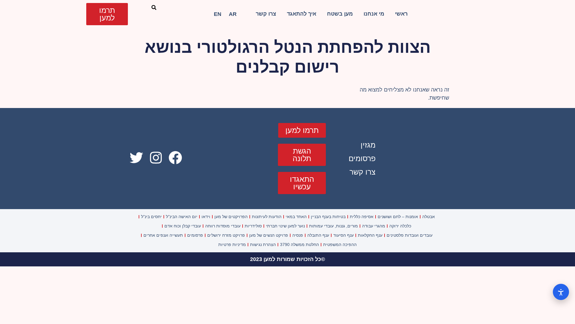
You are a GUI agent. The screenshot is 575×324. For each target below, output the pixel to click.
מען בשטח (340, 14)
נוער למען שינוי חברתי (285, 226)
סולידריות (253, 226)
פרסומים (362, 158)
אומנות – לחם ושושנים (398, 216)
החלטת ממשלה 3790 (299, 244)
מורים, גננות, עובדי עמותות (333, 226)
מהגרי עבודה (373, 226)
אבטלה (428, 216)
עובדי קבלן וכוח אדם (182, 226)
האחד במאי (296, 216)
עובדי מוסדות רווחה (222, 226)
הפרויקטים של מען (231, 216)
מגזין (368, 145)
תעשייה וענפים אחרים (163, 235)
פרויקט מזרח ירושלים (226, 235)
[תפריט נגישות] (561, 292)
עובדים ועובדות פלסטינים (409, 235)
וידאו (206, 216)
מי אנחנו (374, 14)
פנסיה (297, 235)
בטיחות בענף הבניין (328, 216)
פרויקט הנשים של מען (268, 235)
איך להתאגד (301, 14)
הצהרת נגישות (263, 244)
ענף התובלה (318, 235)
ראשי (401, 14)
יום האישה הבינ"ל (181, 216)
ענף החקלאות (370, 235)
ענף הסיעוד (343, 235)
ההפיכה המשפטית (340, 244)
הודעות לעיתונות (267, 216)
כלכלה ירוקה (400, 226)
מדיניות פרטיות (232, 244)
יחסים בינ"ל (151, 216)
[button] (153, 7)
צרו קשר (266, 14)
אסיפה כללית (361, 216)
